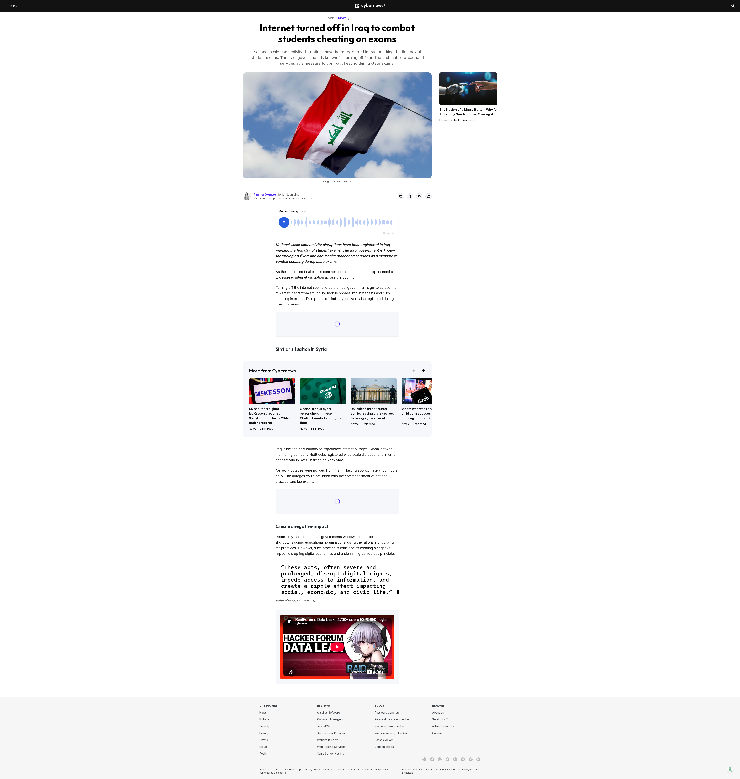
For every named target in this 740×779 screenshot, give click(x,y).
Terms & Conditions (334, 769)
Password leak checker (390, 726)
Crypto (263, 739)
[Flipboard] (470, 759)
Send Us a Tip (441, 719)
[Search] (733, 6)
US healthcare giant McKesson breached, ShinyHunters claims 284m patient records (269, 416)
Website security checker (391, 733)
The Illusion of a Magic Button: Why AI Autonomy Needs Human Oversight (468, 112)
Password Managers (330, 719)
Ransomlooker (384, 739)
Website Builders (327, 739)
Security (264, 726)
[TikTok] (447, 759)
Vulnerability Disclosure (272, 772)
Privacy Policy (312, 769)
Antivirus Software (328, 712)
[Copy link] (401, 196)
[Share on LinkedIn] (429, 196)
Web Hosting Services (331, 746)
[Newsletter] (478, 759)
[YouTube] (463, 759)
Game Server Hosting (330, 753)
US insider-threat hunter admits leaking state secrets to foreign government (372, 413)
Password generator (388, 712)
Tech (262, 753)
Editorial (264, 719)
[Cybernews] (370, 5)
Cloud (263, 746)
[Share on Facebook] (419, 196)
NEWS (342, 18)
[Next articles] (423, 370)
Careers (437, 733)
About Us (438, 712)
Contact (277, 769)
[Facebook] (432, 759)
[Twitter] (424, 759)
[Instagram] (439, 759)
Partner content (449, 120)
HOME (329, 18)
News (252, 428)
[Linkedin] (455, 759)
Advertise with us (443, 726)
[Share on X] (410, 196)
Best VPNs (323, 726)
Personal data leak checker (392, 719)
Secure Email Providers (331, 733)
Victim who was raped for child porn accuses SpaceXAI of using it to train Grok (424, 413)
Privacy (264, 733)
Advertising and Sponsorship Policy (368, 769)
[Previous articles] (414, 370)
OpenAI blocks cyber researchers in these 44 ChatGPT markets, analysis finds (320, 416)
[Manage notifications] (730, 770)
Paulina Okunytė (265, 194)
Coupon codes (384, 746)
